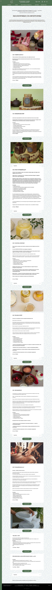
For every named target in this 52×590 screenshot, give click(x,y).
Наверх (49, 585)
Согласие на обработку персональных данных (32, 585)
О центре (9, 4)
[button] (27, 85)
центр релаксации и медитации (24, 2)
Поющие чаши (24, 1)
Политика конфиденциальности (19, 585)
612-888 (38, 1)
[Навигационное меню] (0, 1)
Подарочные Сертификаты (26, 4)
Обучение (37, 4)
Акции (16, 4)
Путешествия (43, 4)
